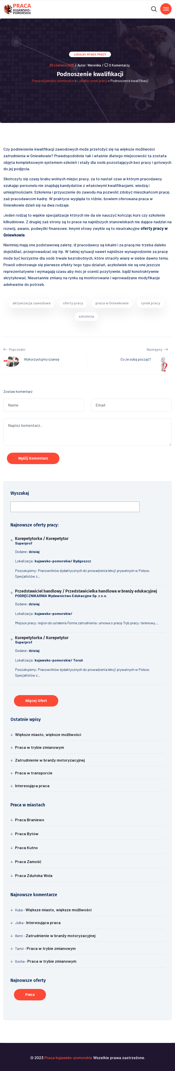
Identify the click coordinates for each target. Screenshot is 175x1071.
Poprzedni (16, 349)
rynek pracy (150, 303)
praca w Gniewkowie (112, 303)
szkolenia (86, 316)
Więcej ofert (36, 701)
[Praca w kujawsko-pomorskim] (17, 9)
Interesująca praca (32, 785)
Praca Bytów (27, 833)
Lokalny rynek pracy (90, 54)
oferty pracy (73, 303)
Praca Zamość (28, 861)
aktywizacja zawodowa (32, 303)
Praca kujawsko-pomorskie (53, 80)
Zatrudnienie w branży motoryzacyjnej (50, 760)
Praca (30, 994)
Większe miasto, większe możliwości (48, 734)
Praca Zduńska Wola (33, 875)
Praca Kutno (26, 847)
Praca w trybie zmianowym (39, 747)
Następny (155, 349)
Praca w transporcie (33, 772)
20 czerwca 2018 (61, 65)
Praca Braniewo (29, 819)
